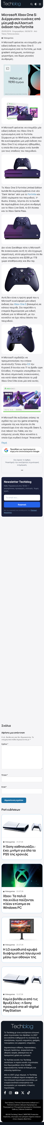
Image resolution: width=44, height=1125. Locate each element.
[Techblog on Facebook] (5, 1092)
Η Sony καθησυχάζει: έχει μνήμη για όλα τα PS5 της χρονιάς (19, 850)
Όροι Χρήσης (9, 1102)
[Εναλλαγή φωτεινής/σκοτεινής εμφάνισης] (36, 4)
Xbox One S (20, 304)
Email (4, 787)
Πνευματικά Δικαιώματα (23, 1107)
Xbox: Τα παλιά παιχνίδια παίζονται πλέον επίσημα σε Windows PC (18, 902)
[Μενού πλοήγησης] (40, 4)
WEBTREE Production (31, 1114)
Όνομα (4, 775)
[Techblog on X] (22, 1092)
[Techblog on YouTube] (16, 1093)
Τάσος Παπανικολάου (10, 34)
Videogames (8, 38)
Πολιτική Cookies (13, 1105)
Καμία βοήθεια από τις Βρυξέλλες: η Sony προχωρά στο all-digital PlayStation (21, 1005)
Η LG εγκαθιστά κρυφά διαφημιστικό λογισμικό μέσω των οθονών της (22, 953)
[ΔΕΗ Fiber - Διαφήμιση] (22, 80)
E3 (28, 364)
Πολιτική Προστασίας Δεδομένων (26, 1102)
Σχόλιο (4, 744)
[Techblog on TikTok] (28, 1092)
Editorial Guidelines (25, 1109)
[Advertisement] (22, 620)
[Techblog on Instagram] (10, 1092)
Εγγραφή (22, 504)
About (20, 1114)
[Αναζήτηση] (31, 4)
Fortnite (32, 194)
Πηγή (4, 442)
